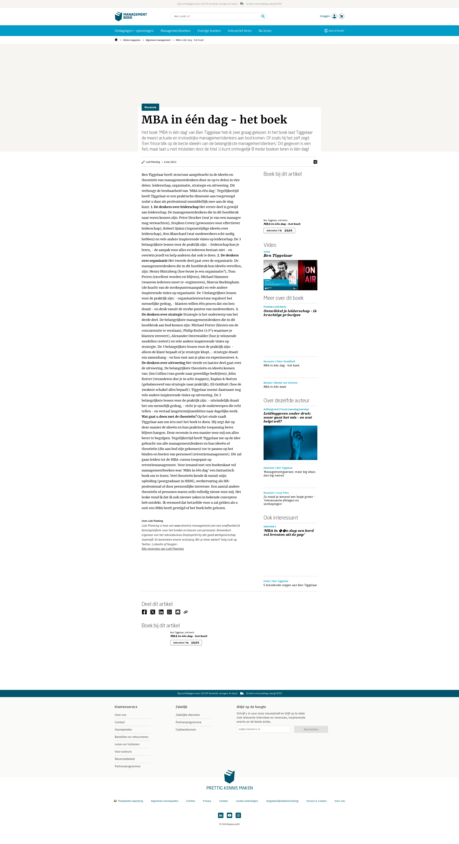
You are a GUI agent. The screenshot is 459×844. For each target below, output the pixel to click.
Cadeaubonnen (186, 729)
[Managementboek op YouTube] (229, 815)
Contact (120, 722)
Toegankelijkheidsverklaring (282, 801)
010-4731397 (336, 30)
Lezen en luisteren (127, 744)
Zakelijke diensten (188, 715)
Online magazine (131, 40)
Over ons (120, 715)
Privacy (207, 801)
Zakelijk (181, 707)
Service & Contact (316, 801)
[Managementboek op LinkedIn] (220, 815)
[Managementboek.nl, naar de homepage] (131, 20)
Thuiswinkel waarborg (130, 801)
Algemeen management (158, 40)
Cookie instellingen (247, 801)
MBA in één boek (275, 386)
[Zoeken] (263, 16)
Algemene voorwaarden (164, 801)
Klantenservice (126, 707)
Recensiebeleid (125, 759)
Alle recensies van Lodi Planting (163, 548)
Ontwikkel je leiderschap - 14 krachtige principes (290, 313)
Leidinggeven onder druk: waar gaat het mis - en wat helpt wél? (288, 417)
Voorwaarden (123, 729)
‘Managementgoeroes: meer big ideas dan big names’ (289, 473)
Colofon (190, 801)
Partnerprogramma (127, 766)
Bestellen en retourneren (131, 737)
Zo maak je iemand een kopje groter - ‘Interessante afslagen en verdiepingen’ (289, 500)
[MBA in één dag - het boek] (276, 197)
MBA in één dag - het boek (190, 40)
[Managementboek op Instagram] (238, 815)
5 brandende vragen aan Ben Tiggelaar (290, 585)
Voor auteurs (123, 751)
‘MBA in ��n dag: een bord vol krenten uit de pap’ (289, 533)
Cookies (223, 801)
